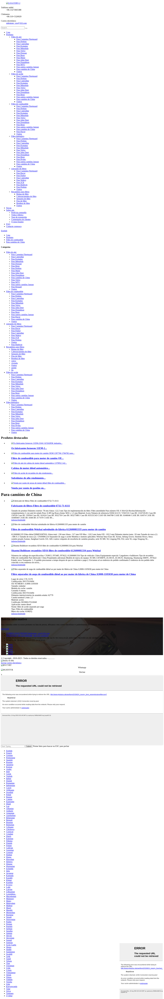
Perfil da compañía (18, 212)
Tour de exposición (19, 217)
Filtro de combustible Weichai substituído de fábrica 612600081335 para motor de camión (58, 529)
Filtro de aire (16, 37)
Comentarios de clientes (20, 219)
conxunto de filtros (18, 169)
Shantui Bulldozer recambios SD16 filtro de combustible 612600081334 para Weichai (56, 550)
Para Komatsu (22, 46)
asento (13, 368)
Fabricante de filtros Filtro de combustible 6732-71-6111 (40, 505)
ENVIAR (5, 629)
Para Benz (20, 55)
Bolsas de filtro (22, 194)
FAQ (8, 224)
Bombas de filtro (23, 203)
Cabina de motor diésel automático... (30, 468)
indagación (15, 520)
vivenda (14, 363)
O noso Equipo (17, 222)
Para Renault (16, 287)
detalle (22, 520)
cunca (13, 361)
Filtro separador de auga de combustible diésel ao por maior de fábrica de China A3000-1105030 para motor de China (73, 574)
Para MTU (20, 65)
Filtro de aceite (17, 74)
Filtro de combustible (19, 104)
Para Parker (21, 175)
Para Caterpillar (22, 44)
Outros (19, 71)
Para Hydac (21, 159)
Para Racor (20, 132)
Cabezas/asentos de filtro (26, 196)
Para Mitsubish (22, 48)
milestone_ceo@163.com (16, 23)
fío (12, 370)
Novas (8, 208)
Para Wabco (21, 180)
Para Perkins (21, 41)
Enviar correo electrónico (11, 663)
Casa (8, 32)
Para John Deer (22, 60)
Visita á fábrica (17, 215)
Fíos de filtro (21, 201)
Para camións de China (25, 69)
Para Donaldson (22, 62)
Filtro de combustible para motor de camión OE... (37, 458)
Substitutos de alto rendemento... (28, 478)
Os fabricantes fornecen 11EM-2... (29, 448)
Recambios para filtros (20, 192)
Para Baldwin (21, 185)
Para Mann (20, 58)
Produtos (9, 35)
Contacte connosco (14, 226)
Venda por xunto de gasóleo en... (28, 488)
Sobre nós (10, 210)
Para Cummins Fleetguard (26, 39)
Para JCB (20, 182)
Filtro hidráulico (17, 136)
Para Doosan (21, 53)
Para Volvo (20, 51)
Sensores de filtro (23, 199)
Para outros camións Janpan (27, 67)
